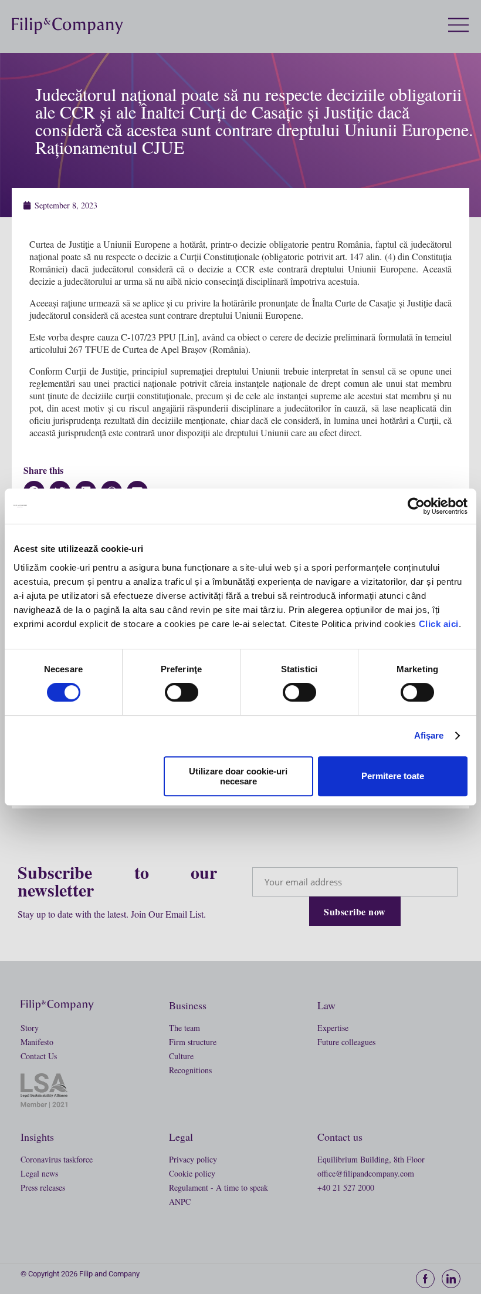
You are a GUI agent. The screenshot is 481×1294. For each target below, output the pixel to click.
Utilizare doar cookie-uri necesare (238, 776)
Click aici (439, 624)
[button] (464, 26)
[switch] (181, 692)
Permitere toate (392, 776)
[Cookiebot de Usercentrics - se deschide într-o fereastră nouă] (416, 506)
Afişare (429, 735)
